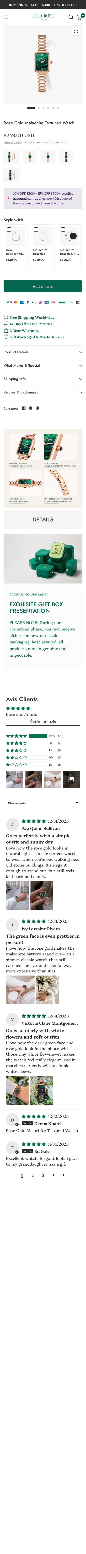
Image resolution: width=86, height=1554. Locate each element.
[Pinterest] (37, 408)
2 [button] (32, 1175)
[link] (15, 236)
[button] (73, 236)
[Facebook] (24, 408)
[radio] (12, 157)
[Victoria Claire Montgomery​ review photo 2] (41, 1090)
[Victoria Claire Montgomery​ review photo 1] (17, 1090)
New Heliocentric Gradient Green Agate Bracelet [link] (15, 252)
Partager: (11, 408)
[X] (30, 408)
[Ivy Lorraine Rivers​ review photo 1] (20, 990)
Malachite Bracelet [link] (40, 252)
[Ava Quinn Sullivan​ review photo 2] (41, 895)
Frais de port (12, 142)
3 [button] (43, 1175)
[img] (34, 821)
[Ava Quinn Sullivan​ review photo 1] (17, 895)
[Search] (71, 17)
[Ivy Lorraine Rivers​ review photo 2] (47, 990)
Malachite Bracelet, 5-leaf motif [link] (68, 252)
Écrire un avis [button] (43, 721)
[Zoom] (76, 31)
